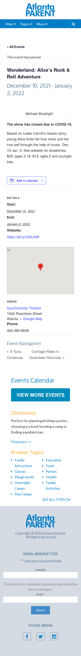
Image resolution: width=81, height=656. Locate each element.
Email (41, 594)
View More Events (40, 394)
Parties (51, 471)
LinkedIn (40, 569)
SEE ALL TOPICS (55, 499)
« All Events (16, 46)
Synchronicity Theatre (24, 307)
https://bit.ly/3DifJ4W (23, 236)
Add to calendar (27, 180)
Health (51, 477)
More (40, 24)
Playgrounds (24, 477)
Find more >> (21, 442)
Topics (25, 24)
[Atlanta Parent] (40, 520)
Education (54, 460)
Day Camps (23, 494)
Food (50, 466)
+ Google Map (31, 318)
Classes (20, 471)
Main (9, 24)
